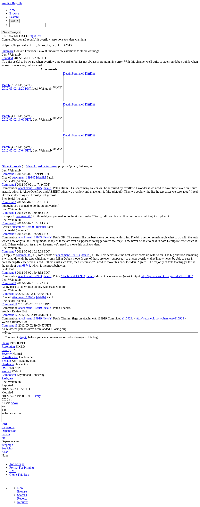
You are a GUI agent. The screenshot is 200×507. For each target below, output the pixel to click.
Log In (14, 20)
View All (31, 166)
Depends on (9, 430)
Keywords (8, 427)
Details (67, 73)
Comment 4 (9, 212)
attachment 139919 (23, 297)
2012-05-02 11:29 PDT (16, 88)
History (36, 396)
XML (12, 471)
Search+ (14, 17)
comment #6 (23, 255)
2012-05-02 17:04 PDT (16, 150)
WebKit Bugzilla (12, 3)
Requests (22, 502)
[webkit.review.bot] (12, 413)
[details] (41, 177)
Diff (92, 73)
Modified (7, 392)
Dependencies (10, 441)
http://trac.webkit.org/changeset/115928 (160, 318)
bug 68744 (23, 265)
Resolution (8, 346)
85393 (38, 36)
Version (6, 360)
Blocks (6, 434)
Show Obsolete (11, 166)
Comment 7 (9, 251)
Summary (7, 51)
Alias (5, 452)
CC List (6, 399)
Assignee (7, 378)
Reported (7, 58)
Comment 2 (9, 184)
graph (9, 445)
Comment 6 (9, 233)
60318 (5, 437)
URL (5, 423)
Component (9, 374)
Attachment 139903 (73, 276)
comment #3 (23, 216)
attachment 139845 (23, 177)
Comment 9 (9, 283)
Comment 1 (9, 174)
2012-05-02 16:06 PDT (16, 119)
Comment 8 (9, 272)
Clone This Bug (19, 474)
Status (5, 343)
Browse (14, 13)
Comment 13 (10, 325)
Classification (10, 357)
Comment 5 (9, 223)
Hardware (8, 364)
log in (23, 337)
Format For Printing (21, 467)
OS (4, 367)
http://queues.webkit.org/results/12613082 (167, 276)
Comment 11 (9, 304)
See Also (7, 448)
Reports (22, 498)
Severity (7, 353)
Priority (6, 350)
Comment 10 (10, 293)
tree (4, 445)
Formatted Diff (81, 73)
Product (6, 371)
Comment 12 (10, 315)
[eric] (12, 410)
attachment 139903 (23, 226)
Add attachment (47, 166)
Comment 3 (9, 202)
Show (14, 403)
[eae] (12, 406)
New (12, 10)
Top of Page (16, 464)
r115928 (127, 318)
